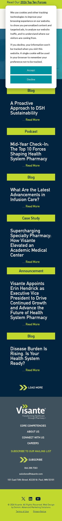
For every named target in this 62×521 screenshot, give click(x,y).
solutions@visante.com (31, 473)
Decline (31, 79)
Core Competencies (33, 425)
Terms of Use (22, 511)
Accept (31, 70)
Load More (35, 387)
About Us (33, 431)
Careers (33, 443)
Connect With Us (33, 437)
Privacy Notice (39, 511)
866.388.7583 (31, 468)
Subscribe (35, 459)
